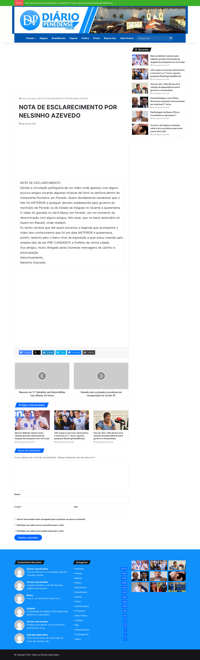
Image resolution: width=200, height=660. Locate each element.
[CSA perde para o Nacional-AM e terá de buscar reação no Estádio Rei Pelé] (177, 587)
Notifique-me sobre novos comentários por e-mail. (40, 525)
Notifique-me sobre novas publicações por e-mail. (40, 531)
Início (23, 98)
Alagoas (44, 38)
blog (77, 625)
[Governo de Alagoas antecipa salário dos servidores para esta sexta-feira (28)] (140, 129)
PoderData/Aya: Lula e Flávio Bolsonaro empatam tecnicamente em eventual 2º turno (167, 101)
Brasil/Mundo (58, 38)
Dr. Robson (80, 611)
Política (85, 38)
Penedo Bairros (82, 630)
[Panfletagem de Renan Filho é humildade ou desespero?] (140, 116)
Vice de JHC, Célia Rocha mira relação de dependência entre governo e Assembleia (108, 436)
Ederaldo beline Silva (37, 634)
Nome (17, 494)
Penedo (30, 38)
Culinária (79, 620)
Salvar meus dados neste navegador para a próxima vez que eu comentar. (51, 519)
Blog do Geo (110, 38)
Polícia (96, 38)
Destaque (32, 98)
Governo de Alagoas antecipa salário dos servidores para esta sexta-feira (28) (166, 128)
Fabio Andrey (127, 38)
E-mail (18, 507)
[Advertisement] (71, 67)
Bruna (30, 595)
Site (76, 507)
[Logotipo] (100, 20)
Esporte (73, 38)
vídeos (78, 639)
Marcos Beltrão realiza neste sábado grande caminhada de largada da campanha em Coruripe (32, 436)
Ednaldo (31, 608)
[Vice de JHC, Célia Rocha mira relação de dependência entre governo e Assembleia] (110, 420)
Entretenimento (82, 606)
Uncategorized (81, 634)
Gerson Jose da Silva (37, 569)
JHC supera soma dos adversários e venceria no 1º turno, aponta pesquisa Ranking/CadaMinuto (69, 3)
